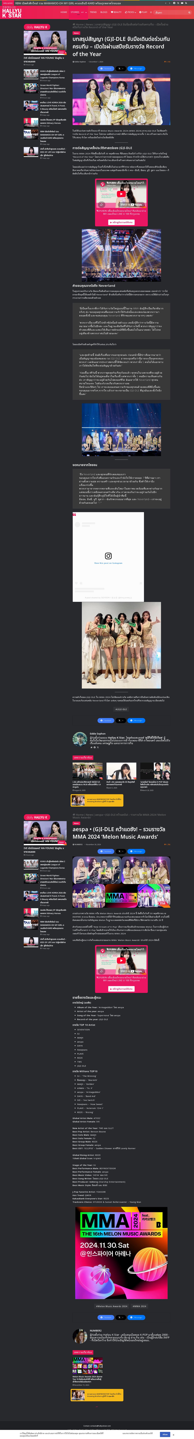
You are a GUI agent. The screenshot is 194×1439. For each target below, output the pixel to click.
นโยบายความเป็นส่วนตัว (113, 1433)
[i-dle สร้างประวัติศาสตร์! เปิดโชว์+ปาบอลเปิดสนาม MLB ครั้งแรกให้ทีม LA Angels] (88, 771)
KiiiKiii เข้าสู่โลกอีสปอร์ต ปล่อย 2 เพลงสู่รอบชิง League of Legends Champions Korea (52, 74)
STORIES (77, 12)
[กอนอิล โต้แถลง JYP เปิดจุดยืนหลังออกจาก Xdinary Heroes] (31, 123)
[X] (97, 747)
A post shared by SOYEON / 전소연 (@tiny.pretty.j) (108, 598)
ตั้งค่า (41, 1435)
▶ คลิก (112, 801)
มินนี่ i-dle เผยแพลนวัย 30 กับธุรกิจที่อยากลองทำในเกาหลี (121, 783)
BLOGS (103, 12)
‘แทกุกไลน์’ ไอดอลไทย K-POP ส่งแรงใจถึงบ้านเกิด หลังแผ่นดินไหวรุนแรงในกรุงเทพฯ (154, 784)
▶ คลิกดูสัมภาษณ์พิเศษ (121, 222)
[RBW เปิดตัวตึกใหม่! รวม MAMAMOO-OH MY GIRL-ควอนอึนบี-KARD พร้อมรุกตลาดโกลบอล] (31, 135)
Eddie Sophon (80, 61)
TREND (93, 12)
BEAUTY (117, 12)
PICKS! (130, 12)
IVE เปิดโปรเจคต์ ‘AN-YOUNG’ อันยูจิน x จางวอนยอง (44, 59)
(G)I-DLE (122, 709)
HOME (64, 12)
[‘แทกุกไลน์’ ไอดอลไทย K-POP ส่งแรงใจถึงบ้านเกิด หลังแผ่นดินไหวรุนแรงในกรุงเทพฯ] (155, 771)
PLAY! (144, 12)
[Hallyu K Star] (12, 11)
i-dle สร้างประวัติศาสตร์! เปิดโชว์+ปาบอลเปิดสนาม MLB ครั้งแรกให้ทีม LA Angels (87, 784)
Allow (165, 1434)
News (89, 24)
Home (79, 24)
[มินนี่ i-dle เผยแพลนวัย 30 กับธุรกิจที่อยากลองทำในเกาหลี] (121, 771)
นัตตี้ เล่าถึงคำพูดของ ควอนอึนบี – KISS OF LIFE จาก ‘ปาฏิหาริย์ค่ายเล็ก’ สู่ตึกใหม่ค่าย (63, 3)
